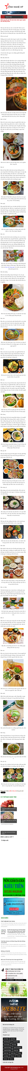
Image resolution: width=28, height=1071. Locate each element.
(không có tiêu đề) (5, 951)
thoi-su (12, 1056)
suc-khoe (6, 1056)
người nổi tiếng (7, 1050)
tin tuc (5, 1059)
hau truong (15, 1041)
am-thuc (13, 1039)
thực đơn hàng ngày (10, 267)
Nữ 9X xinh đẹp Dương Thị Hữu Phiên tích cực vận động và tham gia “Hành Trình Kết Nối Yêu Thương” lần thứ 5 (16, 931)
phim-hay (13, 1053)
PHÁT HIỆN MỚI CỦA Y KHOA (8, 921)
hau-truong (6, 1044)
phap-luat (16, 1050)
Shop (19, 1053)
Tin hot (18, 1056)
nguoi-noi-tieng (17, 1047)
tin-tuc (11, 1059)
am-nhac (6, 1039)
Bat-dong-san (7, 1041)
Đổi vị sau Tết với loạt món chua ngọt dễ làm (11, 959)
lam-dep (14, 1044)
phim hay (6, 1053)
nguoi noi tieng (7, 1047)
